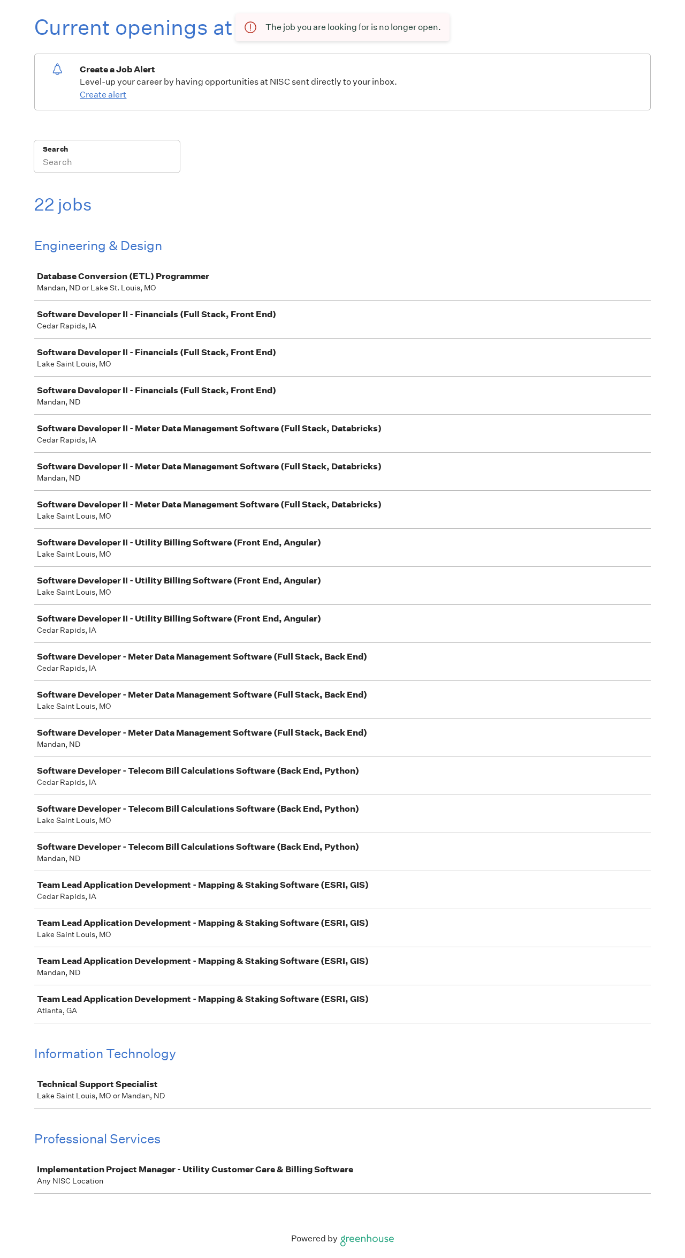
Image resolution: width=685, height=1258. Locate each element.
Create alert (103, 94)
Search (55, 149)
